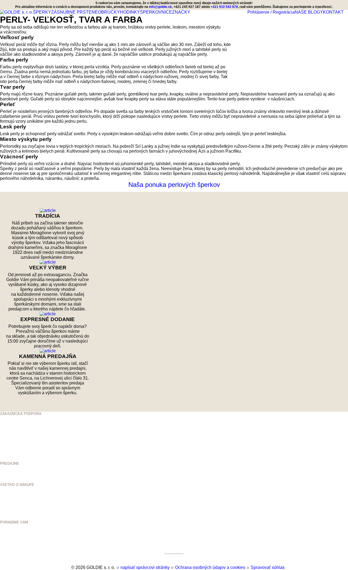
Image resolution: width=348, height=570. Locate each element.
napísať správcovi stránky (145, 567)
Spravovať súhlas (268, 567)
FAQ (3, 518)
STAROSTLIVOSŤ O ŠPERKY (24, 539)
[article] (48, 210)
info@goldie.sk (160, 7)
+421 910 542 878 (24, 431)
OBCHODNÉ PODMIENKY (21, 510)
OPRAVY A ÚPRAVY (16, 548)
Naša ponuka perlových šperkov (174, 184)
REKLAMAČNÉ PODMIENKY (23, 514)
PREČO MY (9, 498)
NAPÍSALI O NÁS (15, 502)
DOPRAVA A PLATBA (17, 506)
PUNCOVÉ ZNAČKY (16, 552)
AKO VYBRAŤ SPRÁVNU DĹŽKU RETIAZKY (36, 535)
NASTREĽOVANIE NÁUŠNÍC (23, 543)
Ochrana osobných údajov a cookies (210, 567)
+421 (14, 424)
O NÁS (5, 494)
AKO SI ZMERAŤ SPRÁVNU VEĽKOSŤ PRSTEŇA (41, 531)
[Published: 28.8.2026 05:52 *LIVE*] (68, 567)
